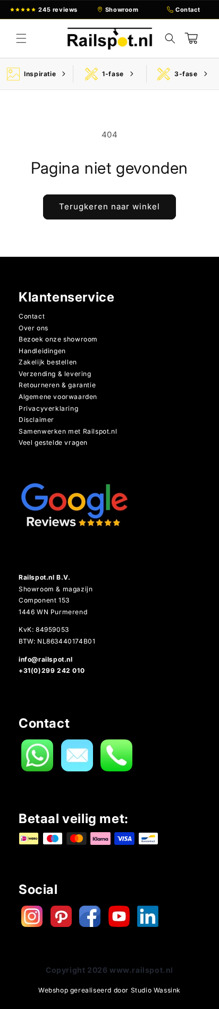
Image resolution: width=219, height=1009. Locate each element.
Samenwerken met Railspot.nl (68, 431)
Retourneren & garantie (57, 385)
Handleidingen (42, 351)
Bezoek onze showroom (58, 339)
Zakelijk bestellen (48, 362)
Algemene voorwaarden (58, 397)
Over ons (33, 328)
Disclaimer (36, 420)
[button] (21, 38)
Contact (32, 316)
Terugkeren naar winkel (109, 206)
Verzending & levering (55, 374)
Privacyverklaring (48, 408)
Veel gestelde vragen (53, 442)
